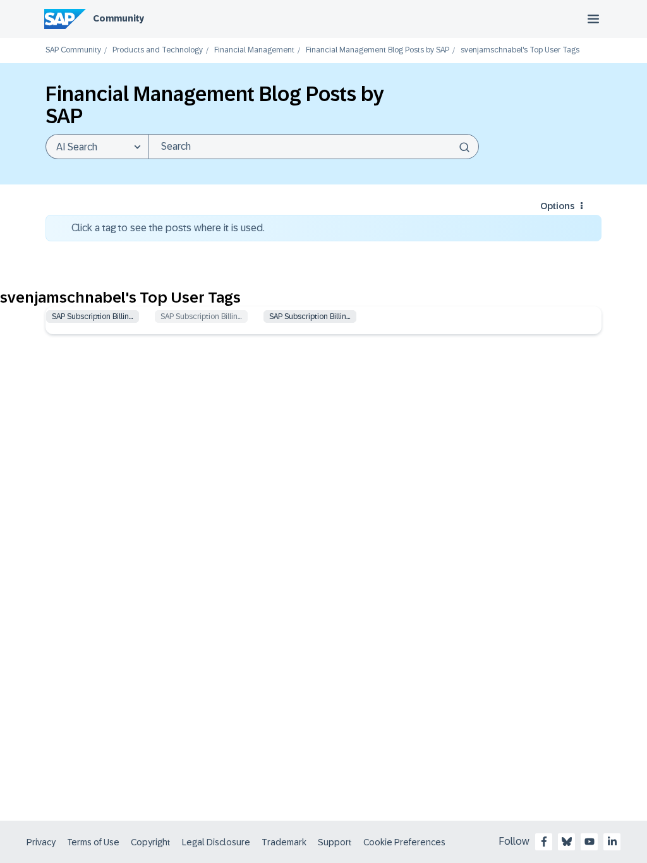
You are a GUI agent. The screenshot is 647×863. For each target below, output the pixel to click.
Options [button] (557, 206)
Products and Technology (157, 50)
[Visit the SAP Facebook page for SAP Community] (544, 841)
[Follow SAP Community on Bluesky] (567, 841)
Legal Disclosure (216, 842)
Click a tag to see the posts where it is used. (168, 227)
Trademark (284, 842)
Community (118, 18)
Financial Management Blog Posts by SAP (377, 50)
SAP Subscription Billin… (92, 316)
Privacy (41, 842)
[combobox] (313, 146)
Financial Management (254, 50)
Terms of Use (93, 842)
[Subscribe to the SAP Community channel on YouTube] (589, 841)
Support (335, 842)
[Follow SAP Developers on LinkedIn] (612, 841)
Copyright (151, 842)
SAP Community (73, 50)
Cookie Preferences (404, 842)
